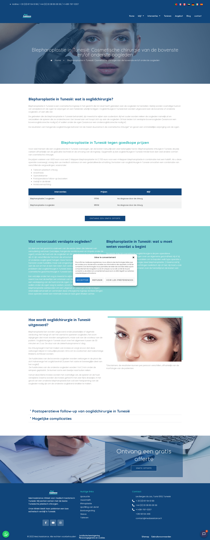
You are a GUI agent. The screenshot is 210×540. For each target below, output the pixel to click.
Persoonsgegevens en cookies (92, 537)
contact (197, 15)
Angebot (179, 15)
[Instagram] (60, 523)
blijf (139, 15)
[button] (133, 257)
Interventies (153, 15)
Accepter (82, 280)
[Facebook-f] (46, 523)
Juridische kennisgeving (89, 535)
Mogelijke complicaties (52, 418)
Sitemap (145, 536)
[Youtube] (53, 523)
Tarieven (167, 15)
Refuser (97, 280)
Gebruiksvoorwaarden (161, 536)
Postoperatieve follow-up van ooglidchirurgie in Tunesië (81, 411)
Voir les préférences (119, 280)
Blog (189, 15)
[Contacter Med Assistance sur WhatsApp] (5, 534)
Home (131, 15)
